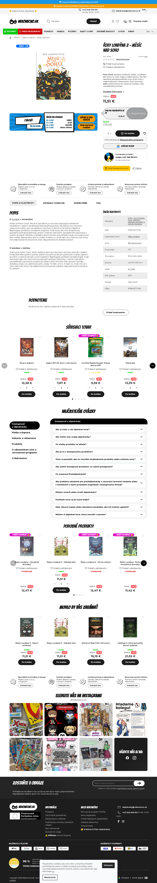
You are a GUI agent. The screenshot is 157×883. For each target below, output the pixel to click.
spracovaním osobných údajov (87, 461)
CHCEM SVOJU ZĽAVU (95, 455)
